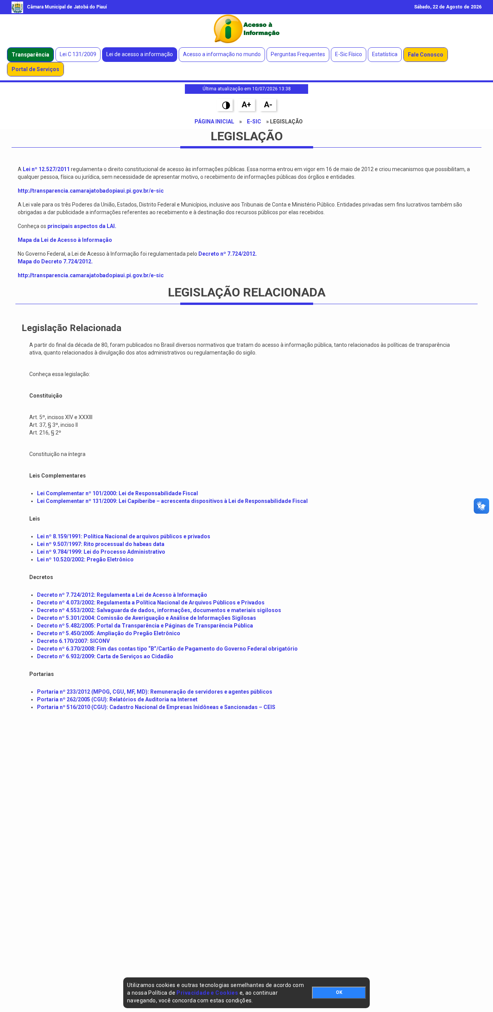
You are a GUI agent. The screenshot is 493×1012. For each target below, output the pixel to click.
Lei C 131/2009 (78, 54)
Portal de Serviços (35, 69)
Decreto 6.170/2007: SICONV (73, 641)
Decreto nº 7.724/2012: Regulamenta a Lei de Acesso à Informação (122, 595)
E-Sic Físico (348, 54)
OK (339, 992)
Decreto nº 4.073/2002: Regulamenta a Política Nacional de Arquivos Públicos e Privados (151, 602)
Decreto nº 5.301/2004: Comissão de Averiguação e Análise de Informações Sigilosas (146, 618)
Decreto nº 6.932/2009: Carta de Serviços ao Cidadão (105, 656)
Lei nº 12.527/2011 (46, 169)
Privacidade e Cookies (207, 993)
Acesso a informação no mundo (222, 54)
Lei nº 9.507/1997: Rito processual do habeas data (100, 544)
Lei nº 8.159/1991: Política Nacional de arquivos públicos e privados (123, 536)
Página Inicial (214, 121)
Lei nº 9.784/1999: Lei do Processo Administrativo (101, 552)
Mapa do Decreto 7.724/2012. (55, 261)
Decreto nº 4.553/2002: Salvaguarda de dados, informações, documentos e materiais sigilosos (159, 610)
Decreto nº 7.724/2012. (227, 254)
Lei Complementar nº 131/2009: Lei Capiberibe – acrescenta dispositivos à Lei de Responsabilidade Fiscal (172, 501)
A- (268, 104)
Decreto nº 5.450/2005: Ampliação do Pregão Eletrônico (108, 633)
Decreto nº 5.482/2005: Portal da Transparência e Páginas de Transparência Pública (145, 626)
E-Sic (254, 121)
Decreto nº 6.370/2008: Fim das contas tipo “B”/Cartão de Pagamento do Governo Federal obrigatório (167, 649)
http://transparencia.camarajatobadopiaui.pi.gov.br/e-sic (91, 275)
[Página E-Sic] (246, 28)
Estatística (384, 54)
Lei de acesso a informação (139, 54)
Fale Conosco (425, 55)
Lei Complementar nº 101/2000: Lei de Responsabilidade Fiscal (117, 493)
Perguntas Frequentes (298, 54)
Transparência (30, 55)
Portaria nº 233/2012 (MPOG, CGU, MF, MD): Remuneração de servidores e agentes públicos (154, 692)
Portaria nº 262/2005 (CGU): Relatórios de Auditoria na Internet (117, 699)
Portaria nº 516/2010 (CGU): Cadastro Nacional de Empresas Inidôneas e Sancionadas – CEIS (156, 707)
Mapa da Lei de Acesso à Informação (65, 240)
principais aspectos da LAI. (81, 226)
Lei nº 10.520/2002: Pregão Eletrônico (85, 559)
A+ (246, 104)
